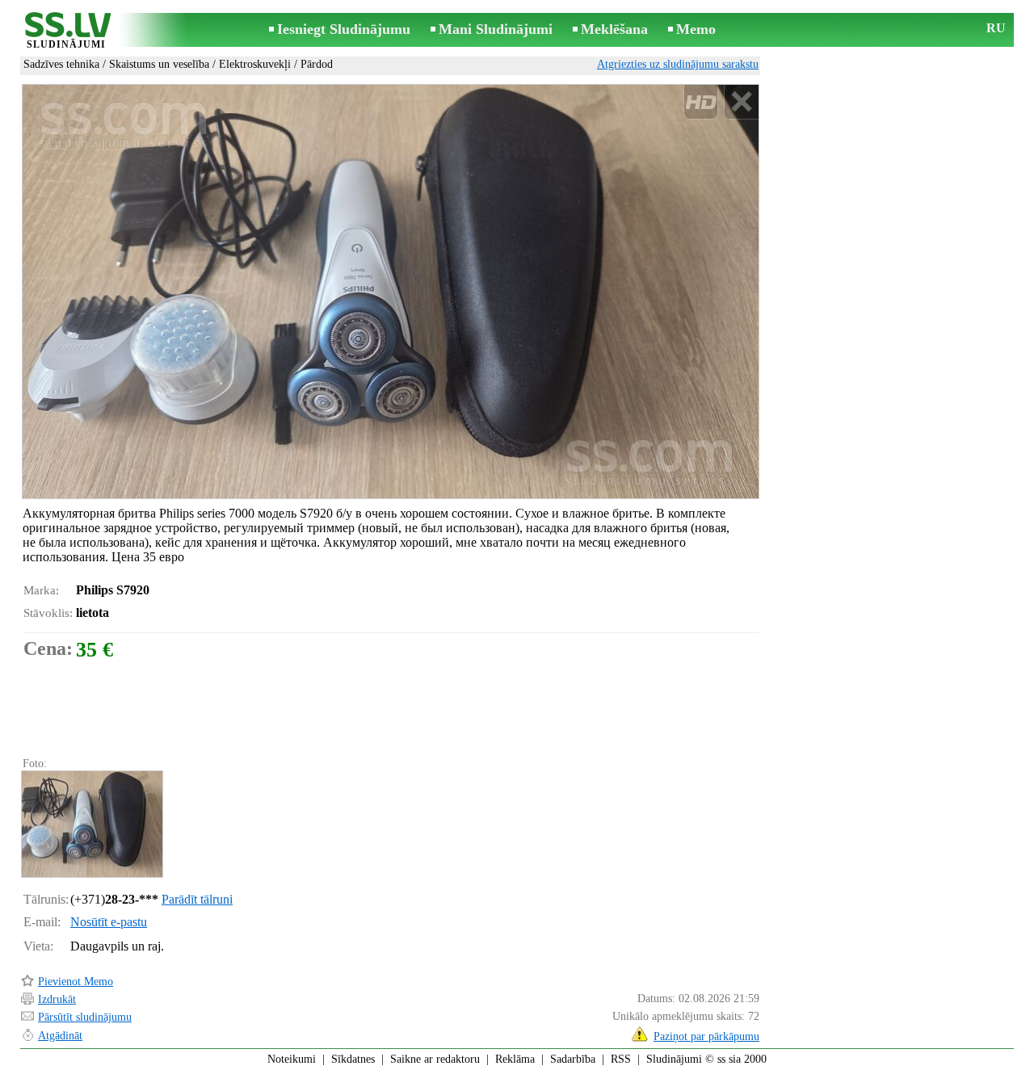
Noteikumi (291, 1059)
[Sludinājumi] (66, 31)
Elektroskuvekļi (255, 64)
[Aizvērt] (741, 102)
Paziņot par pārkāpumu (706, 1036)
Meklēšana (614, 29)
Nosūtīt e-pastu (108, 922)
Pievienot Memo (75, 982)
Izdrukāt (57, 999)
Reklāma (515, 1059)
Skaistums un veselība (159, 64)
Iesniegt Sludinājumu (343, 29)
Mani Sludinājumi (496, 29)
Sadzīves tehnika (61, 64)
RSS (621, 1059)
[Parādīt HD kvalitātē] (390, 291)
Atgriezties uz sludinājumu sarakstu (678, 64)
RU (996, 28)
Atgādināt (60, 1036)
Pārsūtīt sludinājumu (85, 1017)
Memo (696, 29)
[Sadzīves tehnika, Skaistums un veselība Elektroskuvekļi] (91, 824)
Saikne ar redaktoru (435, 1059)
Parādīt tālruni (197, 899)
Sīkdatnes (353, 1059)
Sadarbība (572, 1059)
